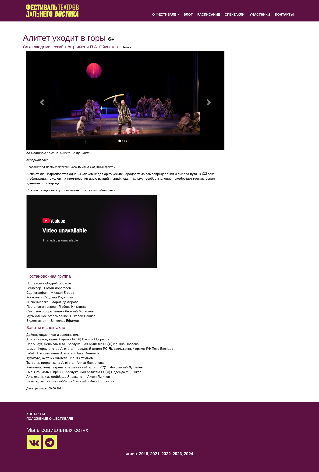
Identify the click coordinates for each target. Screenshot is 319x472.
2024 (188, 454)
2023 (177, 454)
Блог (188, 14)
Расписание (208, 14)
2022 (166, 454)
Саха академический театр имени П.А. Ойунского (71, 46)
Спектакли (235, 14)
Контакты (284, 14)
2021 (155, 454)
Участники (260, 14)
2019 (143, 454)
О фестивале (164, 14)
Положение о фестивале (49, 418)
